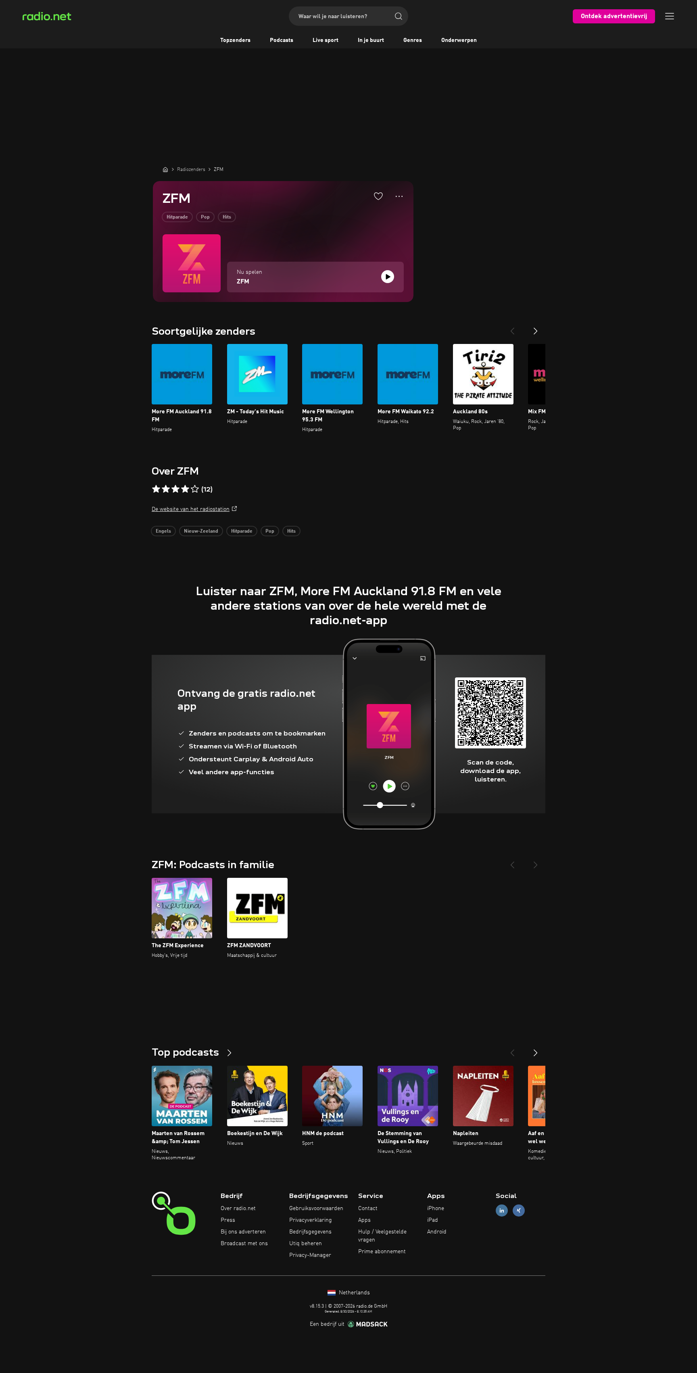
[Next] (535, 328)
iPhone (435, 1208)
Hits (227, 217)
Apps (364, 1220)
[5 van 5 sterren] (195, 489)
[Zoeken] (398, 16)
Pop (205, 217)
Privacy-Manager (310, 1255)
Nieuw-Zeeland (201, 531)
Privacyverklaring (310, 1220)
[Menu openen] (669, 16)
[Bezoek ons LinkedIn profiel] (502, 1210)
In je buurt (371, 40)
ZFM (243, 282)
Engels (163, 531)
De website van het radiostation (191, 509)
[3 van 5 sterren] (175, 489)
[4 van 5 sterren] (185, 489)
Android (437, 1232)
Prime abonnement (382, 1251)
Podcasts (281, 40)
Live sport (325, 40)
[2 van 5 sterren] (166, 489)
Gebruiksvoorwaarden (316, 1208)
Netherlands (353, 1293)
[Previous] (512, 328)
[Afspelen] (387, 276)
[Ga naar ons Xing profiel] (518, 1210)
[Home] (165, 169)
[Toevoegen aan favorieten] (378, 196)
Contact (368, 1208)
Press (228, 1220)
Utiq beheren (305, 1243)
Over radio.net (238, 1208)
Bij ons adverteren (243, 1232)
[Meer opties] (399, 196)
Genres (412, 40)
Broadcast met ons (244, 1243)
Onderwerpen (459, 40)
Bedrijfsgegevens (310, 1232)
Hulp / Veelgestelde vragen (382, 1236)
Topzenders (235, 40)
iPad (432, 1220)
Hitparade (177, 217)
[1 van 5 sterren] (156, 489)
